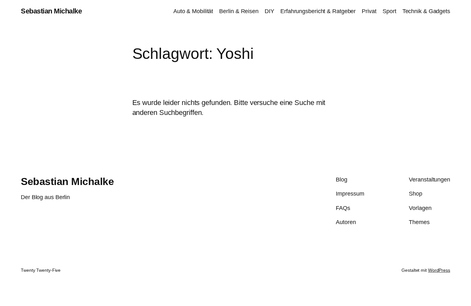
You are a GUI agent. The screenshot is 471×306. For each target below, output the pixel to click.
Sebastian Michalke (51, 11)
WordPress (439, 270)
